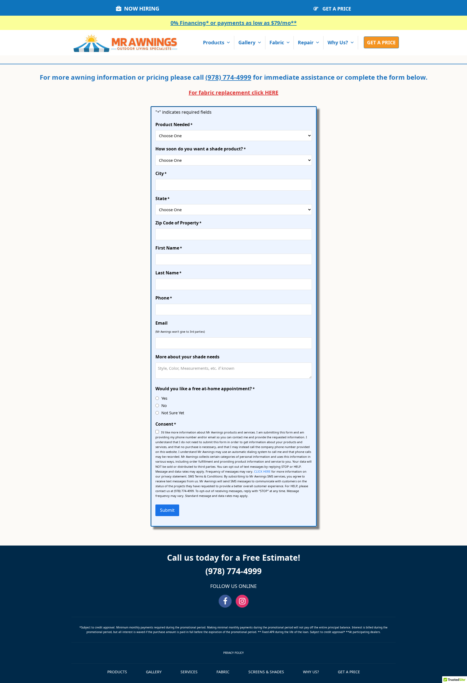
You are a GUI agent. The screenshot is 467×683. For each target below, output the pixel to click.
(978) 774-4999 (228, 77)
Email (161, 323)
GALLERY (154, 671)
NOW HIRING (141, 8)
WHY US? (311, 671)
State (162, 198)
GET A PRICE (336, 8)
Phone (163, 298)
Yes (164, 398)
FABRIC (222, 671)
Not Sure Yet (172, 412)
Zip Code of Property (178, 223)
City (160, 173)
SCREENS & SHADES (266, 671)
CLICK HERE (262, 471)
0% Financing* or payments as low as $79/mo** (234, 22)
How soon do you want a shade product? (200, 149)
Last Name (168, 273)
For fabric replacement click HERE (233, 92)
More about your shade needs (187, 357)
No (164, 405)
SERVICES (189, 671)
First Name (168, 248)
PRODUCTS (117, 671)
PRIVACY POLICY (233, 653)
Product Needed (173, 124)
